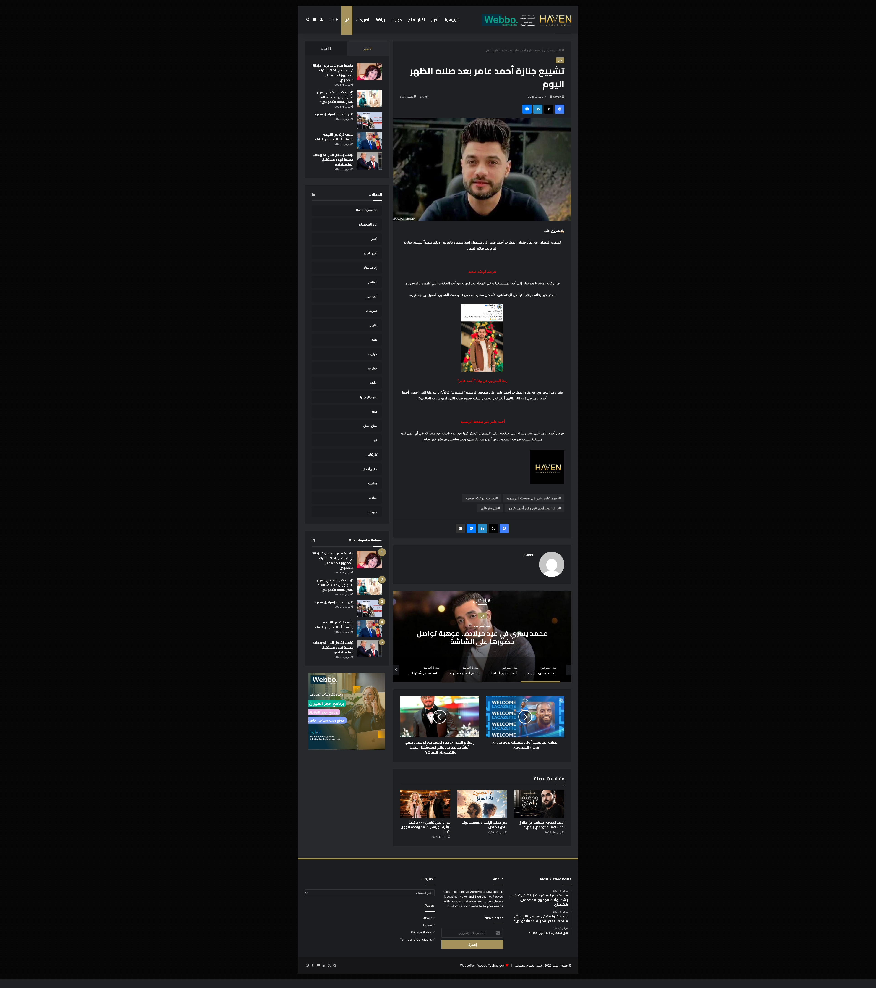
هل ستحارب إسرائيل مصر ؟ (334, 114)
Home (427, 925)
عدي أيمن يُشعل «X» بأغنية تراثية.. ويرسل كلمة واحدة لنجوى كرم (425, 827)
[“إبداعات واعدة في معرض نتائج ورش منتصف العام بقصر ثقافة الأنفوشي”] (369, 98)
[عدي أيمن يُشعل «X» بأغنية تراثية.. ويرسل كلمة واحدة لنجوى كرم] (425, 804)
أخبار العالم (416, 19)
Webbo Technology (491, 965)
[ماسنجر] (527, 109)
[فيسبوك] (559, 109)
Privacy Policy (421, 932)
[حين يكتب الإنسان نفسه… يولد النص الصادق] (482, 804)
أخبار (434, 19)
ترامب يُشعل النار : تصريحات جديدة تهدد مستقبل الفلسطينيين (333, 159)
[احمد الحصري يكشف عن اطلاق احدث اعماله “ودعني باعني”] (539, 804)
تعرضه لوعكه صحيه (480, 498)
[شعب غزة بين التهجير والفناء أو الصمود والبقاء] (369, 140)
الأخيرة (326, 48)
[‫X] (548, 109)
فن (346, 19)
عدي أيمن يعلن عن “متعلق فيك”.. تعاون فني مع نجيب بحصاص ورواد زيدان (482, 637)
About (427, 918)
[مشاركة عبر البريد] (460, 528)
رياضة (380, 19)
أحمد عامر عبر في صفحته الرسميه (532, 498)
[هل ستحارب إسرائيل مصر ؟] (369, 120)
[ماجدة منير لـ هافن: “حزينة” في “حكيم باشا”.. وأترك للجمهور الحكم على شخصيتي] (369, 71)
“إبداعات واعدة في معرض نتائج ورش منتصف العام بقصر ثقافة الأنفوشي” (334, 97)
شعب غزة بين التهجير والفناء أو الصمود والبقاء (334, 136)
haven (557, 96)
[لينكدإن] (537, 109)
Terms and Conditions (416, 939)
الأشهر (368, 48)
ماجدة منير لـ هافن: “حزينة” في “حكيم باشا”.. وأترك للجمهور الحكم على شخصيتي (332, 73)
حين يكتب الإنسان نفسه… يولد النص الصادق (484, 825)
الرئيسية (452, 19)
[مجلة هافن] (525, 20)
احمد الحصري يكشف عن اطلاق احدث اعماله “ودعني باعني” (541, 825)
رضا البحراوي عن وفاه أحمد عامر (533, 508)
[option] (482, 636)
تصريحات (362, 19)
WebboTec (467, 965)
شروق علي (489, 508)
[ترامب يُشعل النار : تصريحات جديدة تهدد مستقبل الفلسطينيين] (369, 161)
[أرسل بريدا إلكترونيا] (551, 96)
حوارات (396, 19)
